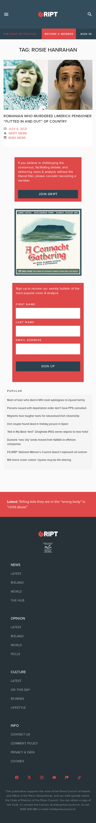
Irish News (17, 138)
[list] (48, 583)
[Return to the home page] (48, 534)
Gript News (17, 133)
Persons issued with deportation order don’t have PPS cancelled (46, 408)
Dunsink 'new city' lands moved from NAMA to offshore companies (41, 442)
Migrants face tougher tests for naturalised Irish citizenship (43, 416)
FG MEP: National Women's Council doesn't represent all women (47, 452)
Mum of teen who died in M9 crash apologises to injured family (46, 400)
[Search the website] (89, 14)
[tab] (19, 34)
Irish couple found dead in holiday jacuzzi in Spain (37, 424)
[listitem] (48, 573)
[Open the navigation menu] (6, 14)
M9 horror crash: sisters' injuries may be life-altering (39, 460)
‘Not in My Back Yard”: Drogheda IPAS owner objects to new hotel (48, 432)
